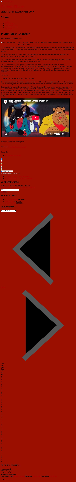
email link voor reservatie (18, 147)
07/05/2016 (16, 173)
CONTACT (8, 29)
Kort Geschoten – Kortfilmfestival (17, 176)
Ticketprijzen (9, 201)
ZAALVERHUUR (11, 25)
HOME (7, 22)
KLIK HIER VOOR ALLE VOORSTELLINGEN (18, 188)
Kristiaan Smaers (6, 173)
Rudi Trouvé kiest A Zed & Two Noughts (19, 178)
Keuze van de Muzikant (13, 155)
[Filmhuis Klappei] (7, 1)
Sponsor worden (10, 203)
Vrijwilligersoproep (11, 199)
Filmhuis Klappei (12, 6)
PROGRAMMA (10, 23)
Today (3, 287)
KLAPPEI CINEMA (11, 27)
